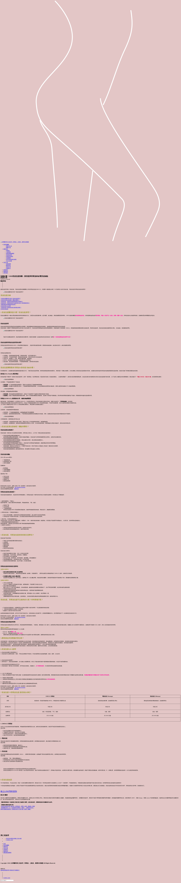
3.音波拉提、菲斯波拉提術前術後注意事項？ (12, 301)
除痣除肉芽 (9, 255)
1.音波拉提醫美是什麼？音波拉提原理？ (11, 298)
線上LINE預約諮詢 (9, 791)
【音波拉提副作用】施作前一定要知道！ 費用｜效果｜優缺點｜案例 (18, 806)
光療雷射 (8, 252)
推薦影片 (8, 268)
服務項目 (5, 249)
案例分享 (8, 266)
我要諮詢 (5, 271)
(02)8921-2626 (9, 840)
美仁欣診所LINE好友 (20, 487)
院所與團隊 (6, 244)
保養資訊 (5, 269)
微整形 (8, 250)
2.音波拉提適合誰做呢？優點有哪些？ (10, 300)
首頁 (4, 843)
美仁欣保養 (9, 261)
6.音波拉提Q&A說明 (6, 306)
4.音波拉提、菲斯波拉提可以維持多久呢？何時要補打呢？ (15, 303)
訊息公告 (5, 262)
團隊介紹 (8, 247)
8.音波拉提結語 (4, 309)
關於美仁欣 (9, 246)
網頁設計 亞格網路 (5, 866)
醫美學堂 (8, 265)
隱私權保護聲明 (7, 852)
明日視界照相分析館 (11, 259)
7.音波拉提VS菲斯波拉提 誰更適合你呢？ (11, 307)
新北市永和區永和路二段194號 (13, 838)
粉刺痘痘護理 (9, 256)
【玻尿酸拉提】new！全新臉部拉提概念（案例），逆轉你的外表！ (17, 807)
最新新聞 (8, 263)
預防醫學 (8, 258)
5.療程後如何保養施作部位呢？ (8, 304)
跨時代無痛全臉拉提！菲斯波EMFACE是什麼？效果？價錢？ (16, 809)
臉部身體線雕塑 (10, 253)
